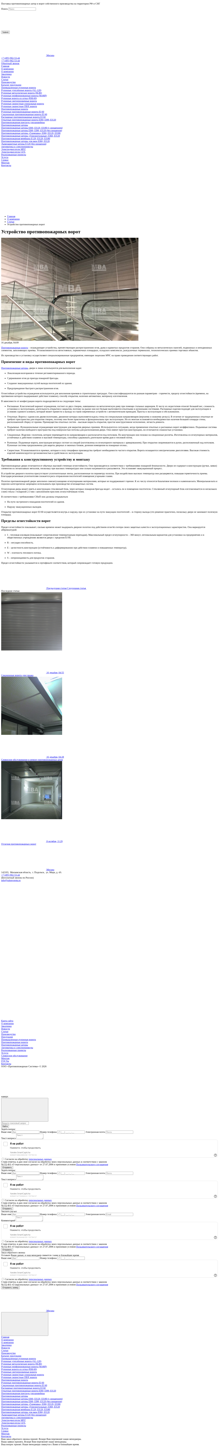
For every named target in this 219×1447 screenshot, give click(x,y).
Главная (5, 66)
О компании (7, 69)
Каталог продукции (11, 85)
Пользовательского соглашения (92, 1164)
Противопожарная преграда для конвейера (23, 122)
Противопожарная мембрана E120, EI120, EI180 (25, 138)
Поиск (4, 9)
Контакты (6, 165)
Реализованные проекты (13, 154)
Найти (5, 1126)
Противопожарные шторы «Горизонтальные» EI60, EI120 (30, 136)
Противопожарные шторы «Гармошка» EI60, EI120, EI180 (30, 133)
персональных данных (40, 1159)
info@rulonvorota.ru (11, 880)
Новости (5, 77)
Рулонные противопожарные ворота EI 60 (22, 111)
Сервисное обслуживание (14, 1055)
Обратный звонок (10, 63)
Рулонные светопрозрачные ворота (19, 101)
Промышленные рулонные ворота (18, 87)
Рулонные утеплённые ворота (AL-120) (21, 90)
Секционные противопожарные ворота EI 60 (24, 114)
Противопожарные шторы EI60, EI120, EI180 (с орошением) (32, 128)
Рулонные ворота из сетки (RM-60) (19, 98)
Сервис (5, 160)
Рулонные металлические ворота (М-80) (21, 93)
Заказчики (6, 74)
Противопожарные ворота (14, 109)
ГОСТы (5, 1061)
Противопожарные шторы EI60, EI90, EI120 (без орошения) (31, 130)
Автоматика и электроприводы (17, 146)
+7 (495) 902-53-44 (10, 58)
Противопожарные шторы (14, 125)
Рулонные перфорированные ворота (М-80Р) (24, 95)
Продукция (7, 1037)
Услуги (4, 157)
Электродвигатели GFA (13, 152)
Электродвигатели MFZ (13, 149)
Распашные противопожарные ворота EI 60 (23, 117)
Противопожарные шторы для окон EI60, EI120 (25, 141)
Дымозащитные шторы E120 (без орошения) (23, 144)
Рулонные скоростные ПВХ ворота (19, 106)
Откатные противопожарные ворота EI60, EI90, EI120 (28, 119)
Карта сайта (7, 1021)
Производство (8, 82)
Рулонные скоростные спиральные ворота (22, 103)
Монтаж (5, 162)
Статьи (4, 79)
